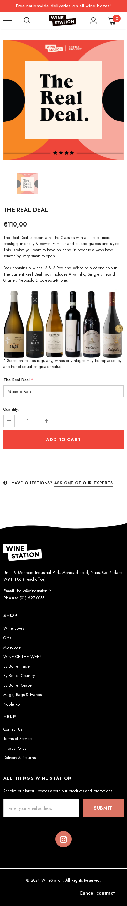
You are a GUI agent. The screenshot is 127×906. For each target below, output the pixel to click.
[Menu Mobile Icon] (7, 21)
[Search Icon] (27, 20)
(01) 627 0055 (32, 598)
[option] (63, 100)
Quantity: (11, 409)
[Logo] (62, 20)
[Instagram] (63, 839)
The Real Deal (18, 380)
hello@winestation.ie (34, 591)
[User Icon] (93, 20)
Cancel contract (97, 893)
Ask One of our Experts (83, 483)
